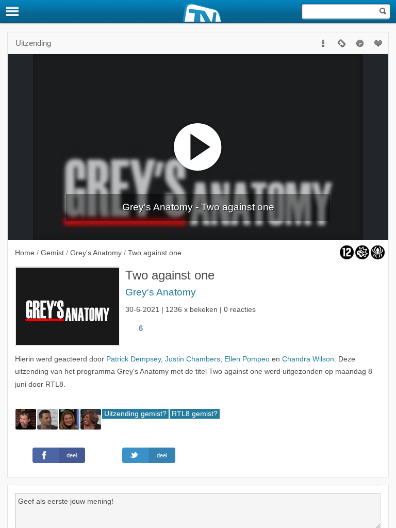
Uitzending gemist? (135, 414)
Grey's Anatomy (160, 292)
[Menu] (13, 11)
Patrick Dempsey (133, 359)
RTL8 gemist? (195, 414)
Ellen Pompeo (247, 359)
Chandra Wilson (308, 359)
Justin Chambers (192, 359)
